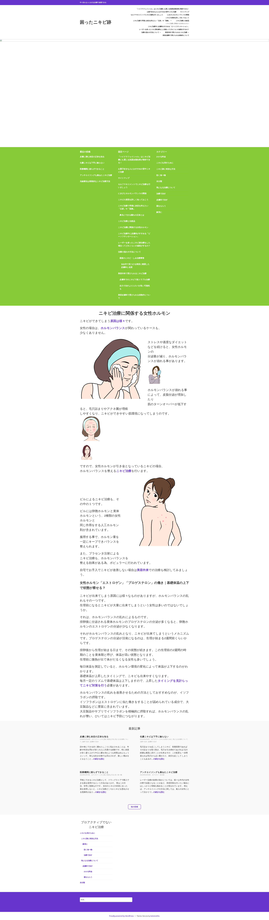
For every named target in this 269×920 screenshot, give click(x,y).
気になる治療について (165, 187)
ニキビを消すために (164, 163)
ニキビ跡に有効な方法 (165, 169)
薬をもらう (161, 206)
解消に (159, 212)
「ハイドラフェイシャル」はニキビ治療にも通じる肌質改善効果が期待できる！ (162, 9)
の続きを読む (99, 759)
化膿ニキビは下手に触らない (92, 163)
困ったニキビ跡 (95, 22)
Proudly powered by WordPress (121, 916)
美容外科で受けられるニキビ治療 (176, 32)
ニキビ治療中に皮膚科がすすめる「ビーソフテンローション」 (168, 26)
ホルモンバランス (113, 328)
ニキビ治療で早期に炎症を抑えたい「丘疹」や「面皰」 (151, 21)
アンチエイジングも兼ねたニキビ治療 (96, 175)
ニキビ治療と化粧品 (182, 21)
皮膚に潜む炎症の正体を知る (92, 157)
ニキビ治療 (123, 471)
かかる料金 (161, 157)
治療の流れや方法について (150, 32)
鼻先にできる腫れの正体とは (132, 215)
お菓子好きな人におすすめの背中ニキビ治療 (161, 12)
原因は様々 (117, 321)
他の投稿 (134, 807)
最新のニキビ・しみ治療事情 (132, 258)
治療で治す (161, 193)
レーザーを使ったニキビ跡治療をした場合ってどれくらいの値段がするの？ (164, 29)
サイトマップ (184, 12)
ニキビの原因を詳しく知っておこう (177, 18)
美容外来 (143, 570)
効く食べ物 (161, 175)
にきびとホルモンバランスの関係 (178, 15)
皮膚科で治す (162, 200)
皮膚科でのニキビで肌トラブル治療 (135, 279)
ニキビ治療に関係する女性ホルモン (177, 23)
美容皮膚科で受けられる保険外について (176, 35)
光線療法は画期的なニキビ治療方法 (95, 181)
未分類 (159, 181)
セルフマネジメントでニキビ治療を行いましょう (147, 15)
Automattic (155, 916)
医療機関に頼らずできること (92, 169)
